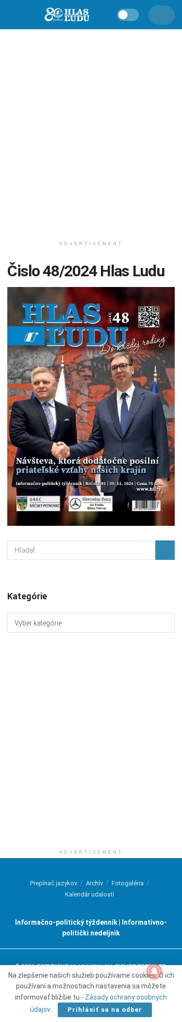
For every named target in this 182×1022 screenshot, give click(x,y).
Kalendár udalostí (89, 894)
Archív (94, 883)
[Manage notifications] (154, 971)
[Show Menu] (11, 14)
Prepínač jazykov (53, 883)
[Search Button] (165, 550)
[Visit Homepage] (66, 15)
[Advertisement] (91, 130)
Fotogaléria (128, 883)
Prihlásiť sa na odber (104, 1009)
